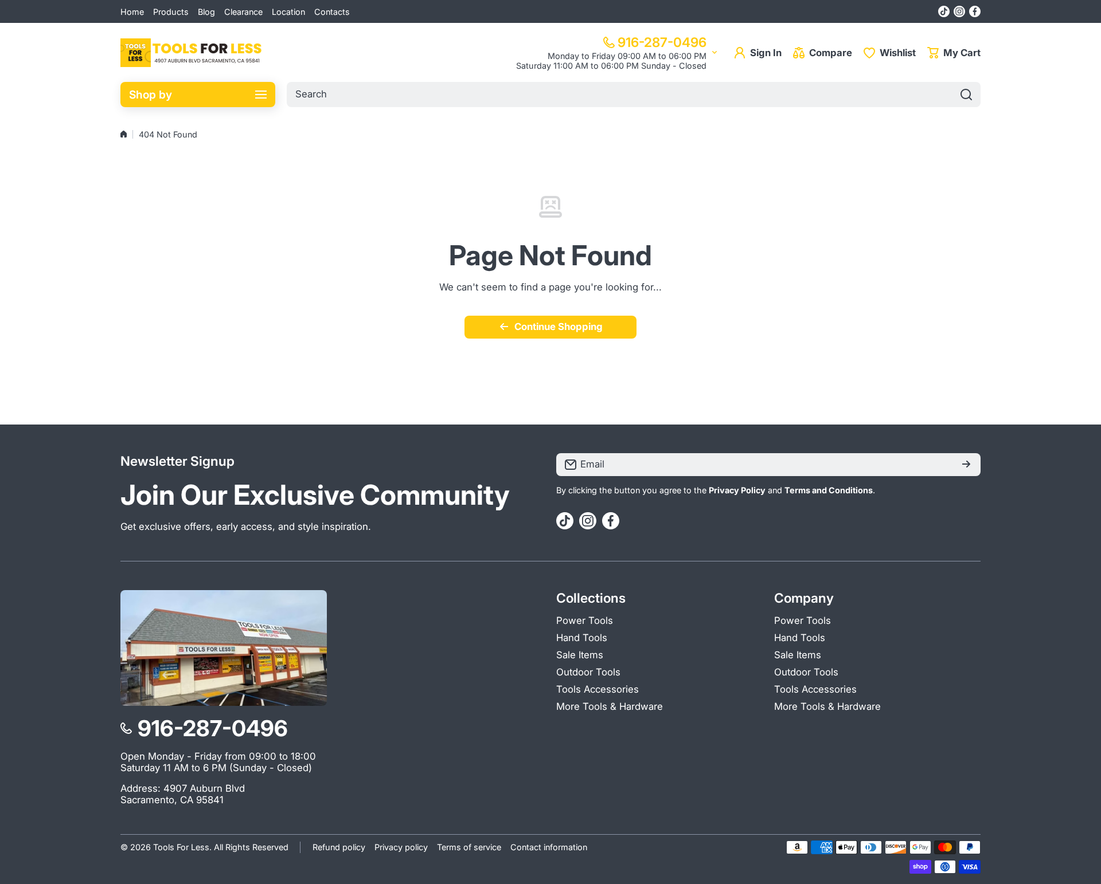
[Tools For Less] (192, 52)
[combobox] (634, 94)
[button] (954, 52)
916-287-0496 (662, 42)
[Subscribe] (966, 464)
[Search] (966, 94)
